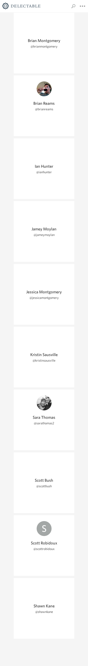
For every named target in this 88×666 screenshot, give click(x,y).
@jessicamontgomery (44, 298)
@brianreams (44, 109)
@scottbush (44, 486)
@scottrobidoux (44, 549)
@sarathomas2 (44, 423)
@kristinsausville (44, 360)
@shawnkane (44, 612)
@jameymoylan (44, 235)
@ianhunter (44, 172)
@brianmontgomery (44, 46)
